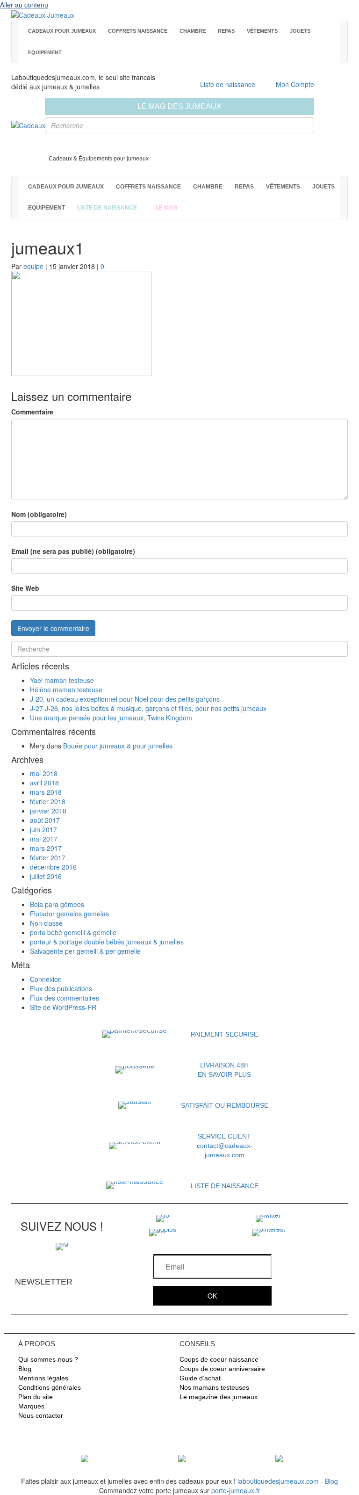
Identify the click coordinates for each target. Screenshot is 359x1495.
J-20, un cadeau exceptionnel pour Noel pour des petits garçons (125, 699)
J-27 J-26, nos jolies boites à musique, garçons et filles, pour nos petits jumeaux (148, 708)
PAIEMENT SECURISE (224, 1034)
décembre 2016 (53, 866)
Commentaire (32, 411)
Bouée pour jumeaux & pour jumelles (117, 745)
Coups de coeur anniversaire (222, 1368)
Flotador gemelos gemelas (69, 913)
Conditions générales (49, 1387)
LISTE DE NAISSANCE (224, 1186)
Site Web (25, 588)
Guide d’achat (200, 1378)
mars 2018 (46, 792)
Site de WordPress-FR (63, 1007)
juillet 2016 (46, 876)
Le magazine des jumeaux (219, 1397)
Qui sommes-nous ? (48, 1359)
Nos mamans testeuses (214, 1387)
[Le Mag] (84, 1457)
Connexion (46, 979)
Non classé (46, 923)
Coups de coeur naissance (219, 1359)
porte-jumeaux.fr (235, 1490)
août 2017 (45, 820)
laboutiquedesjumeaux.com (278, 1481)
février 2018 (47, 801)
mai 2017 (43, 838)
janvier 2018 (48, 810)
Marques (31, 1406)
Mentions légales (43, 1378)
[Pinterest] (268, 1231)
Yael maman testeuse (62, 680)
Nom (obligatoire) (39, 514)
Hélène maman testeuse (66, 689)
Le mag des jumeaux (179, 106)
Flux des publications (61, 988)
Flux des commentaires (64, 997)
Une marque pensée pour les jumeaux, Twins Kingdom (111, 717)
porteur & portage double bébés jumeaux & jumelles (107, 941)
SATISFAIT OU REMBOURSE (224, 1105)
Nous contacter (40, 1415)
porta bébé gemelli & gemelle (73, 932)
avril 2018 (44, 782)
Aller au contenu (24, 4)
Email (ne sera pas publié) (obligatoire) (73, 551)
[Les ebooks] (279, 1457)
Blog (24, 1368)
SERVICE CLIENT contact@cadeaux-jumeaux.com (224, 1145)
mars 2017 (46, 848)
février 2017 (47, 857)
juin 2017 (43, 829)
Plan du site (35, 1397)
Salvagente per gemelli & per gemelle (85, 951)
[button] (212, 1295)
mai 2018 (43, 773)
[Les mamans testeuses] (182, 1457)
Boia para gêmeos (57, 904)
